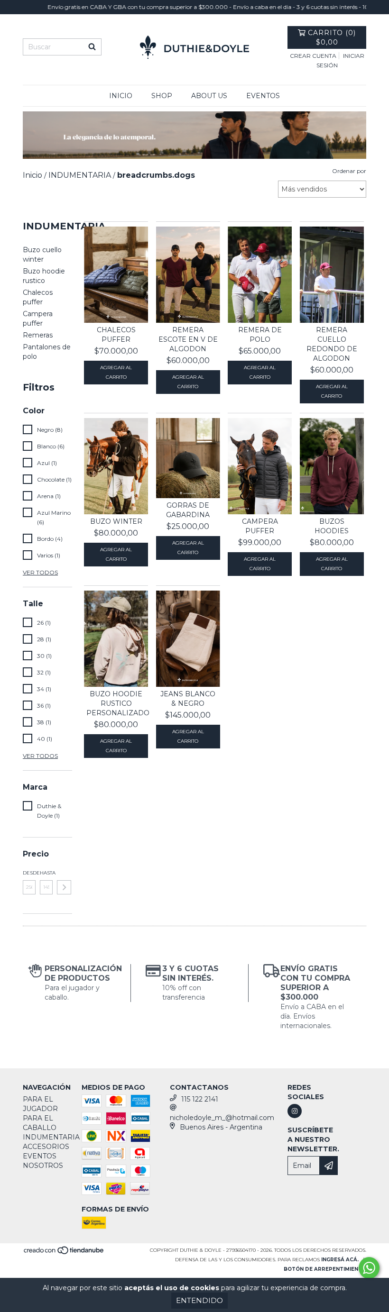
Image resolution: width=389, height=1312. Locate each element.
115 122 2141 (199, 1099)
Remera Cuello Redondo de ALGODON (331, 344)
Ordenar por (349, 170)
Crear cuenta (313, 55)
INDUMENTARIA (51, 1137)
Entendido (199, 1300)
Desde (29, 873)
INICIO (120, 95)
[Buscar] (92, 46)
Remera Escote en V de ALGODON (188, 339)
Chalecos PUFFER (116, 335)
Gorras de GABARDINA (188, 510)
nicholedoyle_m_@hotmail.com (222, 1117)
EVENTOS (263, 95)
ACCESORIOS (46, 1146)
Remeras (38, 335)
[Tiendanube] (64, 1253)
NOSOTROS (43, 1165)
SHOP (161, 95)
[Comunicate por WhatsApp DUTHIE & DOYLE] (369, 1268)
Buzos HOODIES (332, 526)
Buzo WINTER (116, 521)
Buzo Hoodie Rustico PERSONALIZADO (116, 703)
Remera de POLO (260, 335)
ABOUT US (209, 95)
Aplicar (64, 887)
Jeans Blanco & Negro (187, 699)
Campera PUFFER (260, 526)
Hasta (46, 873)
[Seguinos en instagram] (294, 1111)
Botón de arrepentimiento (325, 1269)
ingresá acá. (340, 1260)
